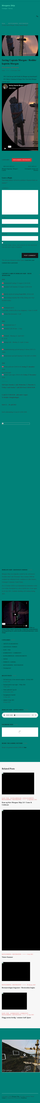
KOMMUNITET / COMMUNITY (12, 653)
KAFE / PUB (6, 650)
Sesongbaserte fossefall (9, 695)
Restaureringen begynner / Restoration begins (18, 988)
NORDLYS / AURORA (9, 662)
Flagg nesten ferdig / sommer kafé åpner (16, 1018)
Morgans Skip (8, 5)
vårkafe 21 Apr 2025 (8, 700)
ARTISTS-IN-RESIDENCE (10, 644)
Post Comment (30, 255)
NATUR (5, 659)
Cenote (3, 1098)
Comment (5, 188)
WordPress (24, 1098)
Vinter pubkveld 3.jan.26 (9, 689)
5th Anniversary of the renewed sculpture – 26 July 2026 (18, 679)
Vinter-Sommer (7, 957)
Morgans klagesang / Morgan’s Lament (10, 168)
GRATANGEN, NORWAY (10, 647)
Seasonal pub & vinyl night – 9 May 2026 (14, 684)
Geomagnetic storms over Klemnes (31, 168)
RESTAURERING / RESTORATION (10, 67)
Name (4, 217)
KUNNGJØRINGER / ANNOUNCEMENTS (15, 656)
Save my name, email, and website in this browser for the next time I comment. (19, 246)
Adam (3, 70)
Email (4, 225)
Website (4, 234)
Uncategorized (7, 668)
